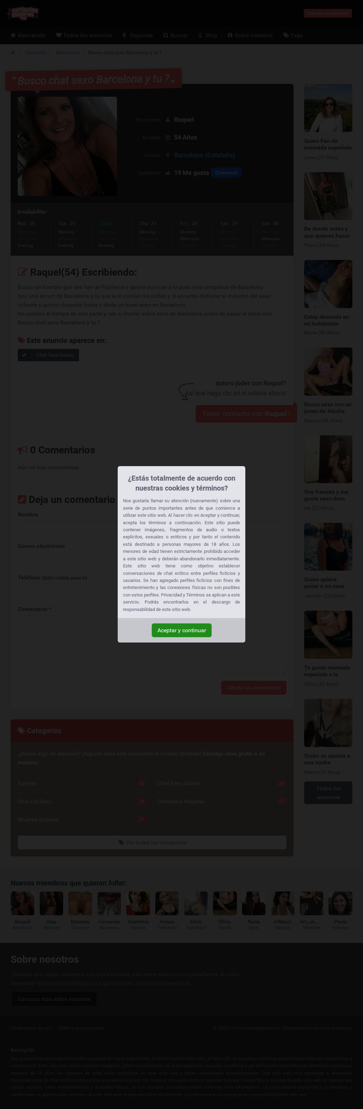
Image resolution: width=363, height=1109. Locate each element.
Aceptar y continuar (181, 630)
